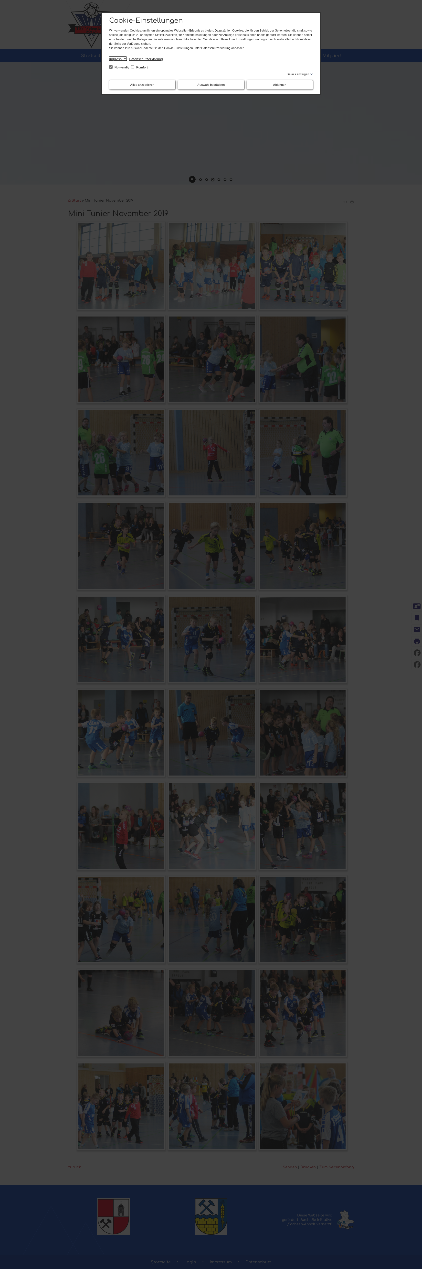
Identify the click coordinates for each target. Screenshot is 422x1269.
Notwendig (122, 67)
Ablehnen (279, 85)
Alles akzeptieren (142, 85)
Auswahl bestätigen (211, 85)
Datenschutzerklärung (146, 59)
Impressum (118, 59)
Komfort (142, 67)
